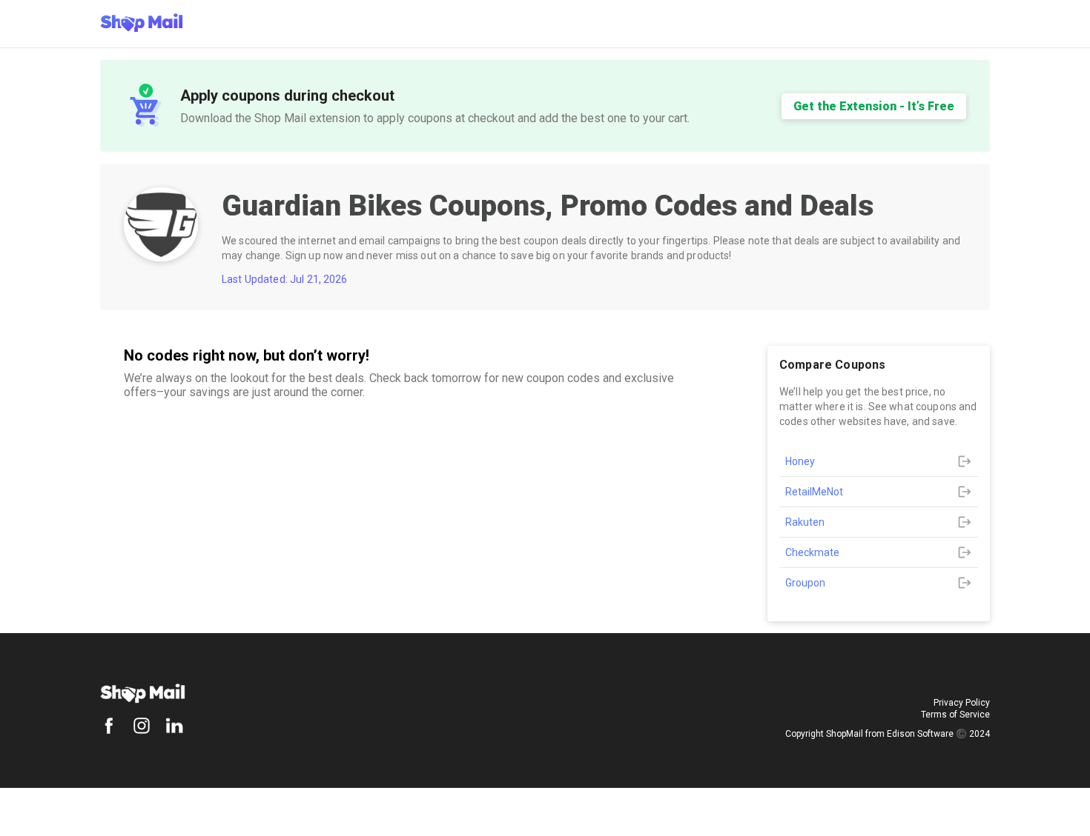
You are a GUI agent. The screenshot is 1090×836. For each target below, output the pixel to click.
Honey (800, 461)
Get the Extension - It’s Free (873, 106)
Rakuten (805, 522)
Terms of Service (955, 714)
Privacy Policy (962, 703)
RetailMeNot (814, 492)
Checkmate (812, 552)
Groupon (805, 583)
